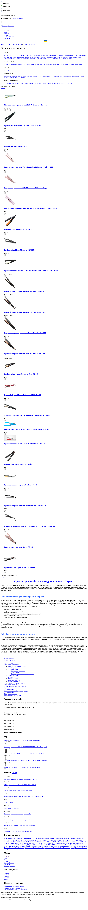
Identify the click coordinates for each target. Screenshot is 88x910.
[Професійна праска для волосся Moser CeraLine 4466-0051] (10, 502)
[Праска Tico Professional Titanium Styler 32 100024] (10, 122)
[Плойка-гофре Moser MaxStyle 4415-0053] (10, 246)
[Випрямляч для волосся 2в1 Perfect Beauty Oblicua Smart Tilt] (10, 426)
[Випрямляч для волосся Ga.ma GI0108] (10, 544)
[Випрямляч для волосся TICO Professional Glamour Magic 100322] (10, 163)
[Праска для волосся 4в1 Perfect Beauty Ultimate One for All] (10, 440)
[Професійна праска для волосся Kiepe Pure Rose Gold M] (10, 329)
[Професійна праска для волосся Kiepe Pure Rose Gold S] (10, 309)
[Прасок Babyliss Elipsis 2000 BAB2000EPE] (10, 564)
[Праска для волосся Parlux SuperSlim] (10, 461)
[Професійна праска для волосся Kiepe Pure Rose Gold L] (10, 350)
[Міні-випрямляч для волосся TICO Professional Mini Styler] (10, 101)
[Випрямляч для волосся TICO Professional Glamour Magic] (10, 184)
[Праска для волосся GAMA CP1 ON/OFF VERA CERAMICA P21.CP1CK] (10, 267)
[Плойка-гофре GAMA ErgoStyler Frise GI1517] (10, 371)
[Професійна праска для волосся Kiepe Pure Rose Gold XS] (10, 288)
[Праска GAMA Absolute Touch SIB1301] (10, 226)
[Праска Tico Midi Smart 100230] (10, 143)
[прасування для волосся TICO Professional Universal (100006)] (10, 412)
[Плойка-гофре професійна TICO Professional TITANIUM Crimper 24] (10, 523)
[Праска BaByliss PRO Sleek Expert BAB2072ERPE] (10, 391)
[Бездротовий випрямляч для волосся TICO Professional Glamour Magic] (10, 205)
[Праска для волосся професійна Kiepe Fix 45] (10, 481)
